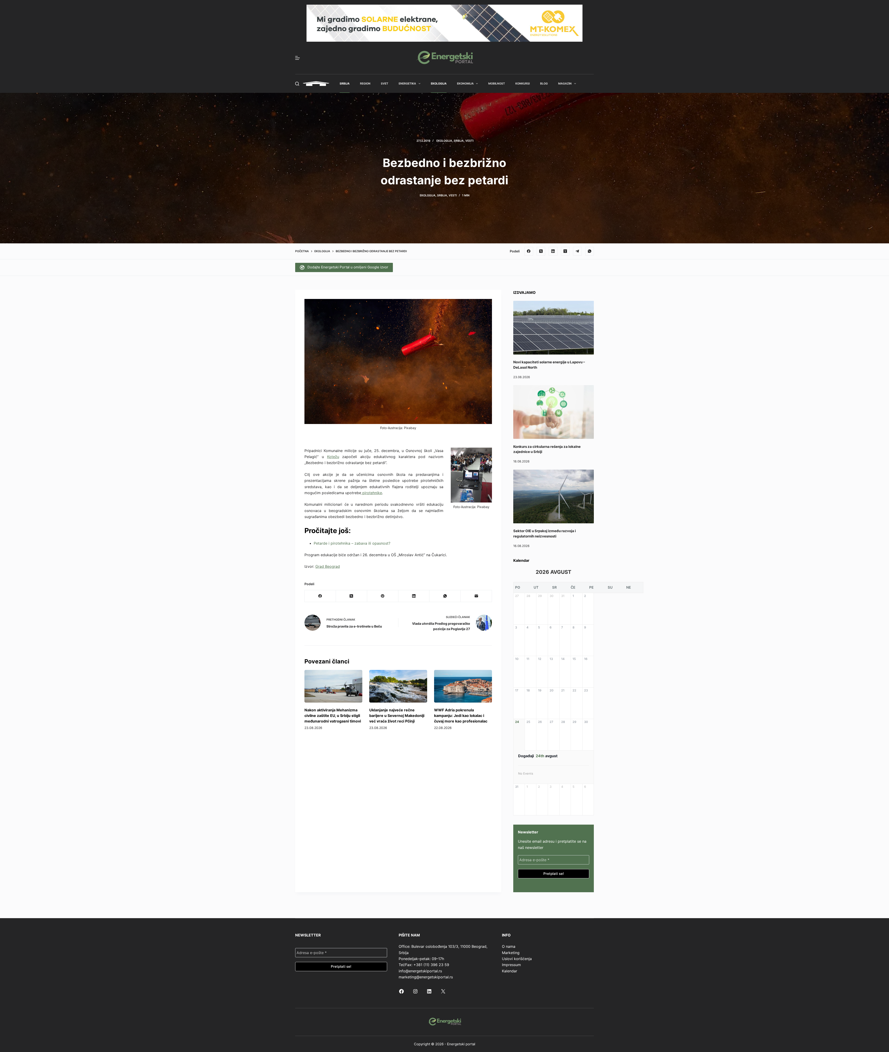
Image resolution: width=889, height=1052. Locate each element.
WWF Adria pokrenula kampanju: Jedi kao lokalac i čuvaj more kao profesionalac (460, 715)
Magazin (565, 83)
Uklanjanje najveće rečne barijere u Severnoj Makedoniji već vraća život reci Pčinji (396, 715)
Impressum (511, 964)
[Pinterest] (382, 596)
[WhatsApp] (589, 251)
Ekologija (439, 83)
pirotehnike (371, 492)
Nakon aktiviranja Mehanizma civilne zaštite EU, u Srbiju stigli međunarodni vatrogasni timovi (332, 715)
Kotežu (333, 456)
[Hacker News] (565, 251)
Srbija (345, 83)
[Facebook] (528, 251)
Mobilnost (496, 83)
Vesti (469, 140)
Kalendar (509, 971)
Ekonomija (465, 83)
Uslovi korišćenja (517, 958)
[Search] (297, 84)
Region (365, 83)
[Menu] (297, 58)
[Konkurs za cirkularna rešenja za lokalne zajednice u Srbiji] (553, 412)
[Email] (476, 596)
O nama (508, 946)
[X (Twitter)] (541, 251)
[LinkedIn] (553, 251)
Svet (384, 83)
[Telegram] (577, 251)
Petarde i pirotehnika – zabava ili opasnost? (352, 543)
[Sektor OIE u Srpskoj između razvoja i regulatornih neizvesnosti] (553, 496)
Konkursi (522, 83)
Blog (544, 83)
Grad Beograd (327, 566)
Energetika (407, 83)
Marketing (511, 952)
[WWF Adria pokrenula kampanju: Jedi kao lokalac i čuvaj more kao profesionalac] (463, 686)
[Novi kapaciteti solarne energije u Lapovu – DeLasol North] (553, 328)
